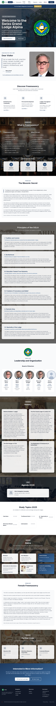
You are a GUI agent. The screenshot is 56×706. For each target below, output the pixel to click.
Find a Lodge (21, 38)
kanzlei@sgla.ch (45, 696)
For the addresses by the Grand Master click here (13, 74)
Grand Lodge (24, 2)
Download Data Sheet (8, 572)
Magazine (35, 2)
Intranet (10, 2)
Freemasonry (18, 2)
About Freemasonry (8, 38)
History (30, 691)
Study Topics (29, 2)
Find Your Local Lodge (23, 679)
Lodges (40, 2)
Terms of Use (51, 701)
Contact (51, 2)
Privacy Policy (45, 701)
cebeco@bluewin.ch (43, 570)
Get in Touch (36, 679)
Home (13, 2)
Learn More (6, 110)
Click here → (38, 6)
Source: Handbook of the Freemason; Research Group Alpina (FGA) (16, 215)
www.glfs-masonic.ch (36, 623)
